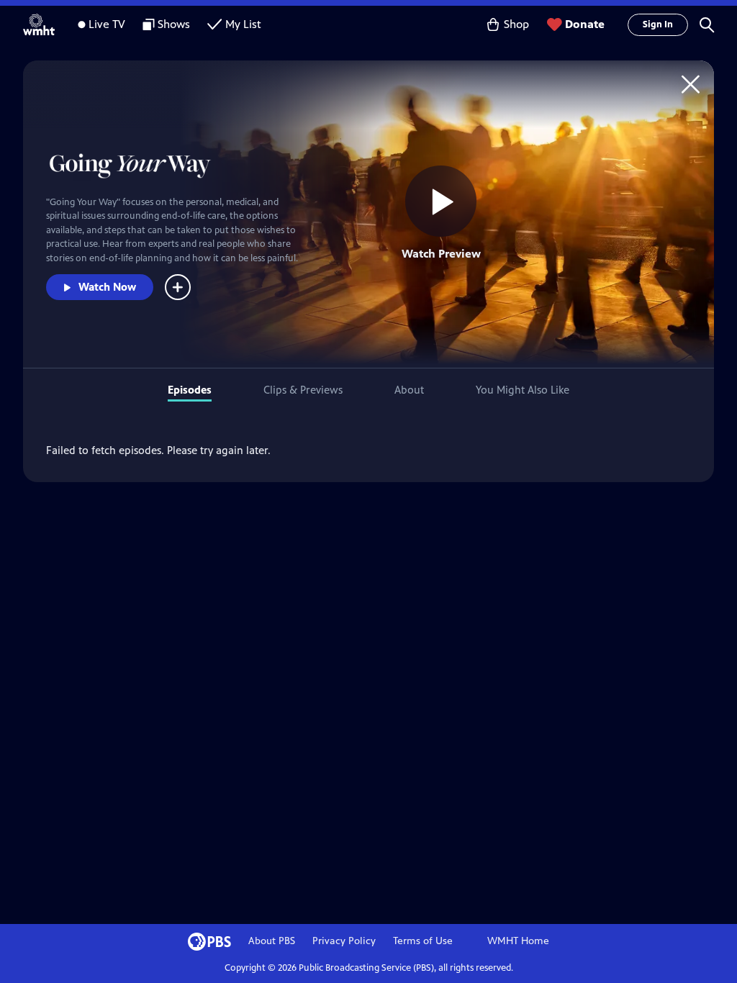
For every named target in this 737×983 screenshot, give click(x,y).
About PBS (271, 941)
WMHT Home (518, 941)
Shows (174, 24)
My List (243, 24)
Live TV (107, 24)
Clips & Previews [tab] (303, 390)
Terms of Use (423, 941)
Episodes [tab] (190, 390)
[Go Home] (691, 84)
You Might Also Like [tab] (522, 390)
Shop (516, 24)
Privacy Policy (344, 941)
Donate (585, 24)
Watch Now (107, 287)
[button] (706, 24)
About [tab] (409, 390)
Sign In (658, 24)
